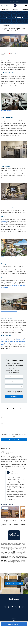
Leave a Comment (14, 624)
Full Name (3, 411)
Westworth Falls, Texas (6, 110)
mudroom (13, 126)
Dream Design (5, 9)
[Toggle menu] (26, 5)
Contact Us (14, 616)
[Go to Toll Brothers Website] (4, 5)
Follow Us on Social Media (14, 583)
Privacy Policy (17, 392)
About (14, 614)
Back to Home (6, 25)
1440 (11, 53)
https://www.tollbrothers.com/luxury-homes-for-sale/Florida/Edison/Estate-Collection (15, 493)
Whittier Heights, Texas (6, 159)
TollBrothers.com (5, 344)
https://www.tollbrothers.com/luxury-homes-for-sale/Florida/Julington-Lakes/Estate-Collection (15, 486)
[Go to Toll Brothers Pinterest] (23, 607)
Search (23, 5)
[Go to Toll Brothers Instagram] (8, 607)
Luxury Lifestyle (15, 9)
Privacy (14, 618)
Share (5, 53)
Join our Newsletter (14, 1)
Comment (3, 423)
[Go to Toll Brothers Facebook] (5, 607)
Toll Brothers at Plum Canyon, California (10, 256)
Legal (14, 620)
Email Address (4, 417)
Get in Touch (14, 396)
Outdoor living (4, 221)
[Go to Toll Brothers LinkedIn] (19, 607)
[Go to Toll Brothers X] (15, 607)
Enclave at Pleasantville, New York (9, 311)
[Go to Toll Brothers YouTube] (12, 607)
